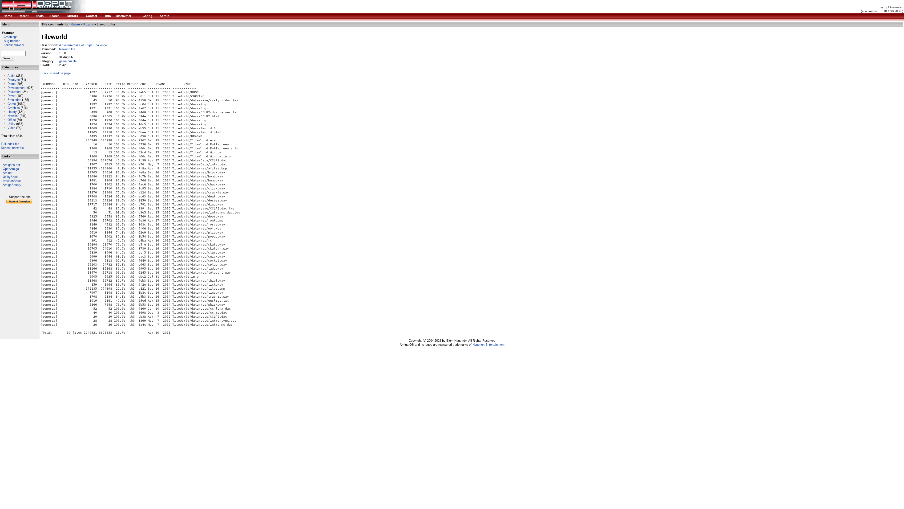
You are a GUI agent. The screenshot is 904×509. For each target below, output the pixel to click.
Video (11, 128)
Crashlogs (9, 37)
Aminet (7, 173)
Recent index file (12, 148)
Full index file (10, 144)
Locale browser (12, 45)
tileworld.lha (67, 49)
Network (13, 116)
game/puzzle (68, 61)
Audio (11, 76)
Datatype (14, 80)
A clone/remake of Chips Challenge (83, 45)
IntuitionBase (12, 181)
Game (12, 104)
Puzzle (88, 24)
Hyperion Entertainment (488, 344)
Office (12, 120)
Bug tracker (10, 41)
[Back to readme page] (56, 73)
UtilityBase (10, 177)
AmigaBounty (12, 185)
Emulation (14, 100)
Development (16, 88)
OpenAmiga (11, 169)
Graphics (14, 108)
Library (12, 112)
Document (14, 92)
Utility (11, 124)
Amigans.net (11, 165)
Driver (12, 96)
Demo (12, 84)
